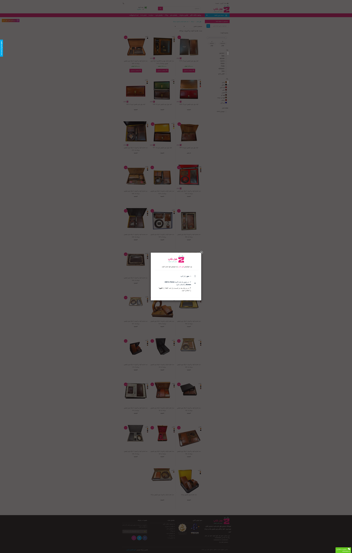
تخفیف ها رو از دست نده (1, 48)
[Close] (201, 252)
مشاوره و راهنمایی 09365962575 (343, 550)
